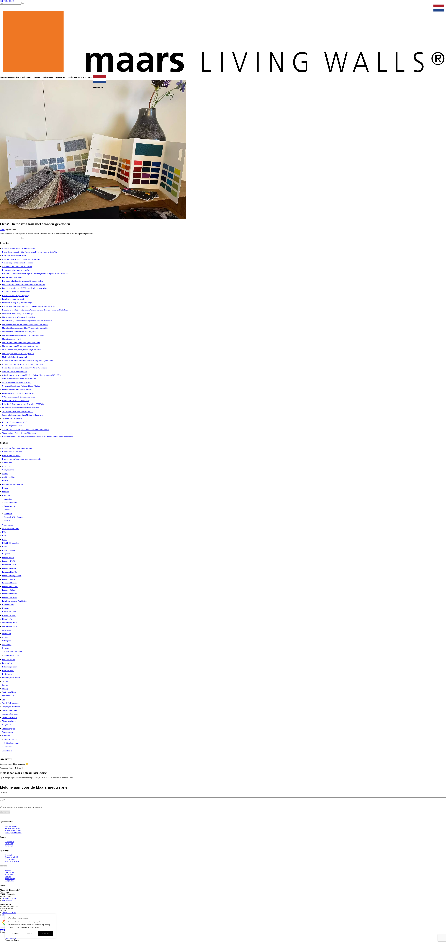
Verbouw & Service (424, 7)
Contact (90, 77)
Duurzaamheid (9, 506)
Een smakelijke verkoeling (12, 277)
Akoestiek (8, 499)
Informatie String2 (9, 590)
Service (5, 685)
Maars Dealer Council (12, 655)
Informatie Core (8, 557)
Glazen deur (9, 842)
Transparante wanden (10, 714)
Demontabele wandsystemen (12, 484)
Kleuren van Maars (9, 612)
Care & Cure (7, 463)
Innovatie (7, 510)
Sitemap (5, 689)
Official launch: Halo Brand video (14, 372)
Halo (4, 532)
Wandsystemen (7, 732)
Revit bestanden (8, 670)
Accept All (45, 933)
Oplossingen (48, 77)
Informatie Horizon (9, 565)
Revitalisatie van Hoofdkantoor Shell (15, 400)
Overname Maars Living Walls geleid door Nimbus (21, 386)
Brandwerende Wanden (13, 830)
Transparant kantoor (9, 710)
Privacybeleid (7, 663)
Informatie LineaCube (10, 572)
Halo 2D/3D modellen (10, 543)
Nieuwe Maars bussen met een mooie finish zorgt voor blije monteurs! (28, 361)
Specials (7, 521)
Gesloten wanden (11, 826)
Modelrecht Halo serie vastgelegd (14, 357)
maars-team (6, 630)
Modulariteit (6, 633)
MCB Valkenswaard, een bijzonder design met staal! (21, 350)
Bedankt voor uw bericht (11, 455)
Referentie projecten (9, 667)
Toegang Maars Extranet (11, 707)
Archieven (4, 768)
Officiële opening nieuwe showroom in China (19, 379)
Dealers (404, 7)
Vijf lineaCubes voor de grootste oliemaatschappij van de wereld (25, 429)
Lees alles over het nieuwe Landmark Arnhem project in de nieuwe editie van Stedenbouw (35, 310)
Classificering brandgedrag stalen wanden (17, 263)
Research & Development (13, 517)
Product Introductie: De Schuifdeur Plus (16, 390)
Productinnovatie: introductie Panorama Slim (18, 393)
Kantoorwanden (8, 605)
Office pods (6, 641)
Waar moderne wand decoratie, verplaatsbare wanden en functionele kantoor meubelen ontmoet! (37, 437)
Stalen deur (9, 844)
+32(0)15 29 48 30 (9, 913)
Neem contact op (10, 739)
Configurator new (8, 470)
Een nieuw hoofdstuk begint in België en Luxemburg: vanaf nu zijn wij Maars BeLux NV (35, 274)
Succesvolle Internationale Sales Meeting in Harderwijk (22, 415)
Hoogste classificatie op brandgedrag (15, 295)
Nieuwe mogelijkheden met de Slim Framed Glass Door (22, 364)
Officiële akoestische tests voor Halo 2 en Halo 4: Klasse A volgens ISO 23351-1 (32, 375)
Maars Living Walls (9, 623)
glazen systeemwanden (10, 528)
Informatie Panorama (10, 586)
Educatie (5, 492)
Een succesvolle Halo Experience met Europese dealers (22, 281)
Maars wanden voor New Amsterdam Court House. (21, 346)
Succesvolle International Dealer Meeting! (17, 411)
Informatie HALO (9, 561)
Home (2, 77)
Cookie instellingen (9, 477)
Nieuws (412, 7)
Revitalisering (7, 674)
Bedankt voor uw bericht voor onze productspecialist (21, 459)
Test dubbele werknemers (11, 703)
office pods (26, 77)
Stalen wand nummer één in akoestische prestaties (20, 408)
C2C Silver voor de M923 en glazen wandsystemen (21, 259)
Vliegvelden (6, 725)
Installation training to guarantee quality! (17, 303)
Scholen (5, 681)
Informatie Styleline (9, 594)
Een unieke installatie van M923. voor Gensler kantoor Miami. (25, 288)
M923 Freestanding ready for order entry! (17, 314)
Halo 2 (4, 539)
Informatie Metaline (9, 583)
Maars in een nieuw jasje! (11, 339)
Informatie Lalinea (9, 568)
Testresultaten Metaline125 (12, 419)
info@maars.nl (7, 900)
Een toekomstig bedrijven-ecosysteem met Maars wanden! (23, 285)
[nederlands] (439, 7)
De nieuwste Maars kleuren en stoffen (16, 270)
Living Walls (7, 619)
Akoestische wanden (12, 828)
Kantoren (5, 608)
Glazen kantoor (7, 525)
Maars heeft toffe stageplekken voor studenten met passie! (23, 335)
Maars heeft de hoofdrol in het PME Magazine (19, 332)
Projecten (72, 77)
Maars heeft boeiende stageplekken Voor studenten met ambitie (25, 324)
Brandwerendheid (11, 503)
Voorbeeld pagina (8, 728)
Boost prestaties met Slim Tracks (14, 256)
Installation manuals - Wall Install (14, 601)
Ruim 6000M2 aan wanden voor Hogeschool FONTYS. (23, 404)
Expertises (60, 77)
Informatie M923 (8, 579)
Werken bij (396, 7)
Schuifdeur (9, 846)
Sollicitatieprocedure (11, 743)
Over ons (80, 77)
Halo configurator (8, 550)
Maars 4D (8, 513)
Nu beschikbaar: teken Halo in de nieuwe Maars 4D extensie (24, 368)
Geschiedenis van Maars (13, 652)
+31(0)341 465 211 (9, 898)
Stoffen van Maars (9, 692)
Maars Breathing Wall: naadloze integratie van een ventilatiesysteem (27, 321)
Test (3, 699)
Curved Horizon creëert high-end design (17, 266)
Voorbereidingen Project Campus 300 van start (19, 433)
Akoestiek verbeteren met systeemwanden (17, 448)
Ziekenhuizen (7, 751)
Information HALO (9, 597)
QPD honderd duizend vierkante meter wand (18, 397)
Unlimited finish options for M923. (15, 422)
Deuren (37, 77)
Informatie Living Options (11, 576)
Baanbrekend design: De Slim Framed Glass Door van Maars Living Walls (29, 252)
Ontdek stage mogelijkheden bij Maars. (16, 382)
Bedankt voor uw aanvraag (12, 452)
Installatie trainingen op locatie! (13, 299)
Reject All (30, 933)
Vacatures (7, 747)
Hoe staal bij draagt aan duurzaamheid (16, 292)
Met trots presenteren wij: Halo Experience (18, 353)
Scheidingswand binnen (11, 678)
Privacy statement (8, 659)
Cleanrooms (6, 466)
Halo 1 (4, 536)
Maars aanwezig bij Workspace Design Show (19, 317)
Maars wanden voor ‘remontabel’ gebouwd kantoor (21, 342)
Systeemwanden (12, 77)
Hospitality (6, 554)
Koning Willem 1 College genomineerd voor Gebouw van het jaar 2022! (28, 306)
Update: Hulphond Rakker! (12, 426)
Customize (15, 933)
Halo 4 (4, 547)
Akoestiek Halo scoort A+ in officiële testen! (18, 248)
